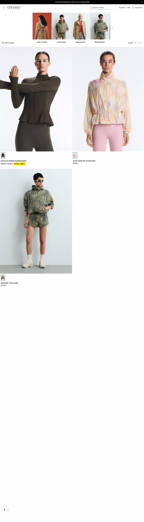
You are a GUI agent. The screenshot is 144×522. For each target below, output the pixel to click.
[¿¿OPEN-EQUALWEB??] (6, 509)
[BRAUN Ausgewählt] (3, 155)
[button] (137, 7)
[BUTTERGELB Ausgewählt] (75, 155)
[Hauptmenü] (4, 7)
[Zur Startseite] (14, 7)
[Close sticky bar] (141, 2)
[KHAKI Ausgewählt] (3, 277)
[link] (121, 8)
